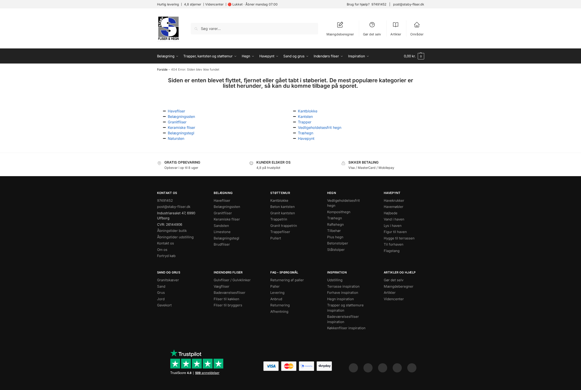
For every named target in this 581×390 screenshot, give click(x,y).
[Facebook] (353, 367)
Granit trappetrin (283, 225)
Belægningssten (227, 206)
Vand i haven (394, 219)
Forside (162, 69)
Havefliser (222, 200)
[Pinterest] (382, 367)
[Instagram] (368, 367)
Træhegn (334, 218)
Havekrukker (394, 200)
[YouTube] (411, 367)
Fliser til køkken (226, 299)
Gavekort (164, 305)
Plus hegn (335, 237)
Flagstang (392, 251)
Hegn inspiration (340, 299)
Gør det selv (372, 34)
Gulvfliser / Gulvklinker (232, 280)
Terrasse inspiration (343, 286)
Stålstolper (336, 249)
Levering (277, 292)
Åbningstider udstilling (175, 237)
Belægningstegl (226, 238)
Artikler (395, 34)
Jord (161, 299)
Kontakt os (165, 243)
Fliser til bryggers (228, 305)
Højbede (390, 213)
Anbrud (276, 299)
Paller (275, 286)
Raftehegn (335, 224)
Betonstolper (337, 243)
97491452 (378, 4)
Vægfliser (221, 286)
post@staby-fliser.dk (408, 4)
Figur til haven (395, 232)
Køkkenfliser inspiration (346, 328)
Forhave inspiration (342, 292)
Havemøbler (393, 206)
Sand (161, 286)
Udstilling (334, 280)
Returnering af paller (287, 280)
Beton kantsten (282, 206)
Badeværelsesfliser (229, 292)
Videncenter (214, 4)
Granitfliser (223, 213)
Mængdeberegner (340, 34)
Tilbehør (334, 230)
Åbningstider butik (172, 230)
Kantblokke (279, 200)
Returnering (280, 305)
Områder (416, 34)
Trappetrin (278, 219)
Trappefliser (280, 232)
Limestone (222, 232)
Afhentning (279, 311)
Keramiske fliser (227, 219)
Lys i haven (393, 225)
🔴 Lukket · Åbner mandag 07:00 (253, 4)
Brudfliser (222, 244)
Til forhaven (393, 244)
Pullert (275, 238)
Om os (162, 249)
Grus (161, 292)
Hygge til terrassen (399, 238)
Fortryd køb (166, 256)
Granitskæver (168, 280)
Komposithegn (338, 212)
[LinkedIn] (397, 367)
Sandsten (221, 225)
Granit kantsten (282, 213)
